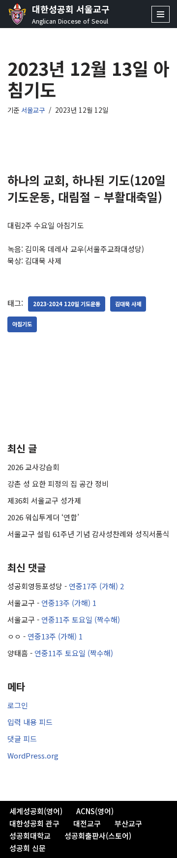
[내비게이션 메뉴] (160, 14)
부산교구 (128, 823)
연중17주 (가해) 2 (96, 586)
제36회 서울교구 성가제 (44, 500)
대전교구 (87, 823)
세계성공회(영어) (35, 811)
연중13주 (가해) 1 (68, 603)
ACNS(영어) (95, 811)
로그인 (17, 705)
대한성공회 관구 (34, 823)
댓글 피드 (22, 738)
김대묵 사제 (128, 304)
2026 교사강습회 (33, 467)
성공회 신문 (27, 848)
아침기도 (22, 324)
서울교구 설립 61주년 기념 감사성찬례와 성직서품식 (88, 534)
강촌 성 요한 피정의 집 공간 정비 (58, 483)
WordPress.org (33, 755)
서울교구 (33, 110)
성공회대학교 (30, 835)
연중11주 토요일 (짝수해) (80, 619)
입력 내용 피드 (30, 722)
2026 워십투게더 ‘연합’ (43, 517)
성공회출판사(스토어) (97, 835)
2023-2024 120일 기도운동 (66, 304)
